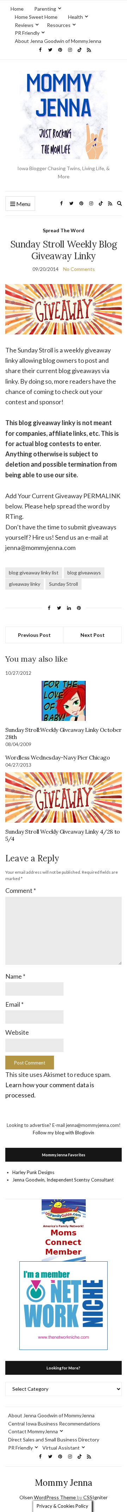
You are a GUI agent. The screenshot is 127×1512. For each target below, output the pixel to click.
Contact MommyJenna (33, 1431)
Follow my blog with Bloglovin (63, 1132)
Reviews (24, 25)
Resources (59, 25)
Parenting (45, 9)
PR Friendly (27, 33)
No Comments (79, 269)
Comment (20, 890)
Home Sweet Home (36, 17)
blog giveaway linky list (34, 572)
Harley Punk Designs (33, 1172)
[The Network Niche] (63, 1305)
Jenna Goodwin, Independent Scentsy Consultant (63, 1180)
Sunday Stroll (63, 584)
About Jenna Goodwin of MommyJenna (58, 41)
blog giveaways (84, 572)
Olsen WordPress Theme (47, 1497)
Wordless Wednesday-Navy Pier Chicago (57, 757)
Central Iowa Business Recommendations (54, 1424)
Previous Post (34, 635)
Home (17, 9)
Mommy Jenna (63, 1482)
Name (15, 976)
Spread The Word (63, 230)
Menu (22, 203)
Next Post (92, 635)
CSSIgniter (95, 1497)
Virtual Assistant (61, 1448)
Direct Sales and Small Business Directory (53, 1439)
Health (75, 17)
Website (17, 1032)
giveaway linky (24, 584)
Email (14, 1004)
